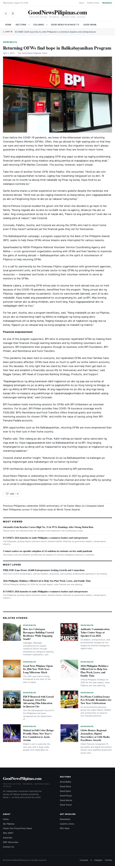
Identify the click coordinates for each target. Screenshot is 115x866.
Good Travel (66, 805)
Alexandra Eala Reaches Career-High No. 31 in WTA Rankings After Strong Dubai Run (48, 527)
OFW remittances (13, 468)
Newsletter (107, 3)
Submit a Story (93, 3)
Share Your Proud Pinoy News (17, 828)
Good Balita (10, 42)
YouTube (108, 860)
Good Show (65, 786)
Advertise (7, 837)
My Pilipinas (8, 824)
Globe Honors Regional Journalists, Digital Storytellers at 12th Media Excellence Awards (95, 735)
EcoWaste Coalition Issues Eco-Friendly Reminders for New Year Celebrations (96, 700)
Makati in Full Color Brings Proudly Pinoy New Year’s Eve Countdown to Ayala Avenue (38, 735)
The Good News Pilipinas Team (32, 53)
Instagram (98, 860)
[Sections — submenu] (29, 24)
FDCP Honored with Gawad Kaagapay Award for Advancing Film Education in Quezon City (38, 701)
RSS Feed (64, 828)
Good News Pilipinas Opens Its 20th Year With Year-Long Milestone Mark (38, 669)
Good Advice (66, 800)
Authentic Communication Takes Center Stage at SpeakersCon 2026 (95, 632)
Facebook (84, 860)
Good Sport (65, 791)
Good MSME (90, 24)
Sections (21, 24)
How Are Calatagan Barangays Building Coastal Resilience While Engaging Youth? (38, 634)
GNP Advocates (10, 842)
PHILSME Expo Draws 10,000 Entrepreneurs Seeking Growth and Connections (44, 570)
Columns (38, 24)
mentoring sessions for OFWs (46, 404)
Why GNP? (8, 833)
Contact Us (8, 847)
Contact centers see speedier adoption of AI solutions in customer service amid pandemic (47, 551)
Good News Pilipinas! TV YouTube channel (48, 479)
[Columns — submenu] (47, 24)
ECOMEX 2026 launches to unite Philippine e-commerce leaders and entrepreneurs (55, 31)
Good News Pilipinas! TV (65, 24)
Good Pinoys (66, 795)
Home (8, 24)
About (81, 3)
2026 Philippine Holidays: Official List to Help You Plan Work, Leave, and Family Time (47, 580)
